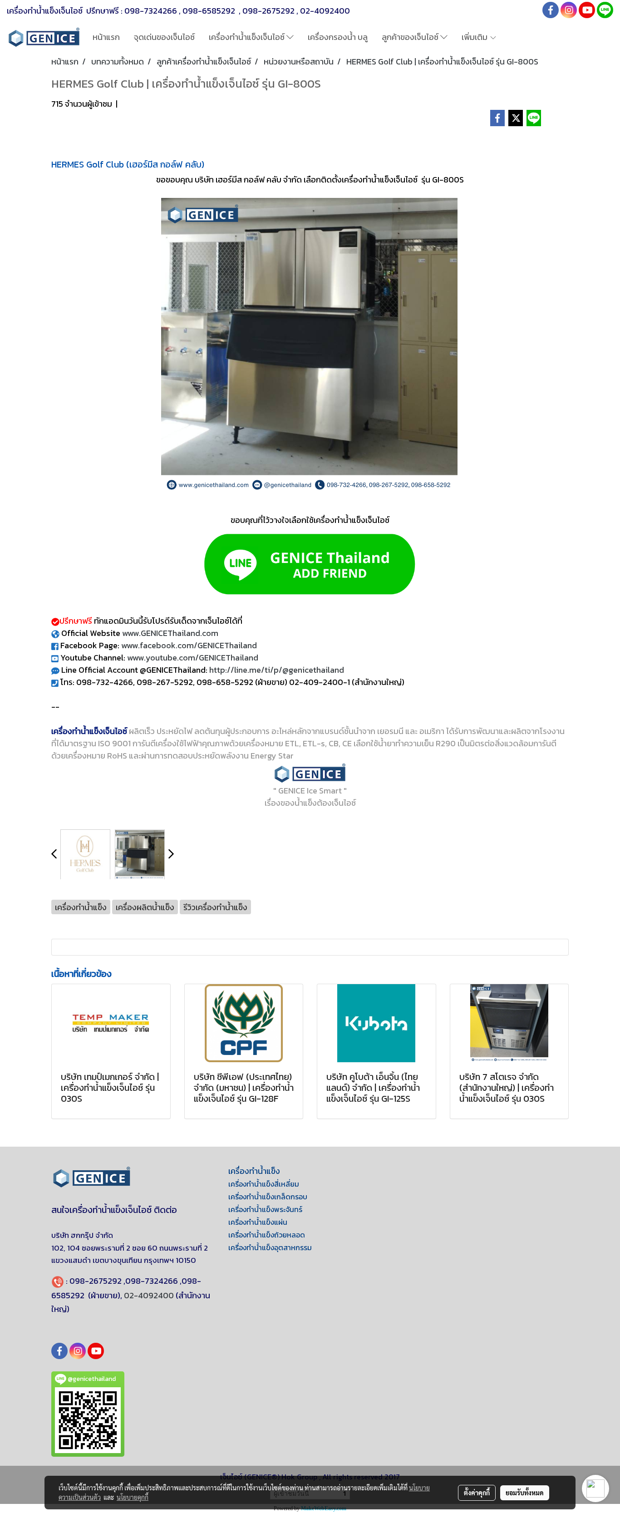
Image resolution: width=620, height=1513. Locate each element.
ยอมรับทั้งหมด (525, 1492)
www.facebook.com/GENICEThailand (189, 645)
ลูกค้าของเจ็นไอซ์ (411, 37)
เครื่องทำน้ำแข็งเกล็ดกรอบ (267, 1196)
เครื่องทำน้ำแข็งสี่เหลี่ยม (263, 1183)
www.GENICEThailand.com (170, 633)
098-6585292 (209, 11)
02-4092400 (325, 11)
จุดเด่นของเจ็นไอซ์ (164, 37)
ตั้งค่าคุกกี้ (477, 1492)
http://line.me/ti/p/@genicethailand (276, 670)
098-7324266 (150, 11)
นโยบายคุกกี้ (132, 1497)
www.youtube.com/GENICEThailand (192, 657)
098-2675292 (268, 11)
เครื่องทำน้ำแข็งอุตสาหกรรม (270, 1247)
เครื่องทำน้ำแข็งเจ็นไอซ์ (247, 37)
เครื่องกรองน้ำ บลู (338, 37)
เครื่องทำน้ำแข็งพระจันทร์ (265, 1209)
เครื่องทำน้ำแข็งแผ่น (257, 1222)
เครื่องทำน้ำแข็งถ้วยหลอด (266, 1234)
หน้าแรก (106, 37)
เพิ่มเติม (475, 37)
